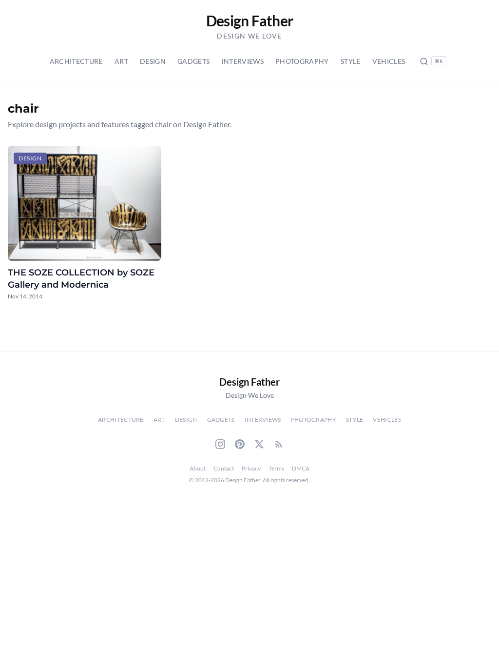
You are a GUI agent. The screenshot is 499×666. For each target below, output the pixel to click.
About (198, 468)
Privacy (251, 468)
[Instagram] (220, 444)
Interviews (242, 61)
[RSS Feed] (279, 444)
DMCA (300, 468)
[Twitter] (259, 444)
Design (153, 61)
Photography (302, 61)
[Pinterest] (240, 444)
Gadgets (193, 61)
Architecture (76, 61)
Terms (276, 468)
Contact (223, 468)
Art (121, 61)
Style (351, 61)
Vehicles (388, 61)
